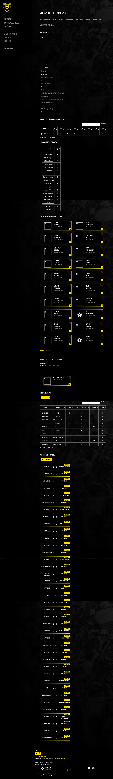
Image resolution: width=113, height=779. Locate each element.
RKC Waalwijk (48, 199)
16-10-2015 (67, 664)
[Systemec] (69, 772)
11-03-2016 (67, 528)
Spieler (7, 19)
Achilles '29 (48, 154)
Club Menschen (10, 34)
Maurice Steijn (58, 377)
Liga (69, 407)
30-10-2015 (67, 650)
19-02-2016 (67, 550)
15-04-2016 (67, 493)
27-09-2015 (67, 678)
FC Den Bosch (48, 161)
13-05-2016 (67, 471)
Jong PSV (48, 190)
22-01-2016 (67, 585)
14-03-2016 (67, 521)
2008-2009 (45, 413)
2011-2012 (45, 423)
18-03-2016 (67, 514)
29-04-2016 (67, 478)
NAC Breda (48, 196)
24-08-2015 (67, 714)
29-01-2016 (67, 578)
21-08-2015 (67, 721)
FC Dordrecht (48, 164)
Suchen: (103, 123)
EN (8, 48)
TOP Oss (48, 209)
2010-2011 (45, 420)
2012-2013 (45, 427)
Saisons (8, 26)
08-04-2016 (67, 500)
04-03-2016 (67, 535)
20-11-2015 (67, 635)
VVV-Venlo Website (40, 756)
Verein (58, 407)
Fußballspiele (11, 22)
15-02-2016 (67, 557)
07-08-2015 (67, 735)
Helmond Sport (48, 183)
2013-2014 (45, 430)
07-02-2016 (67, 571)
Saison (45, 128)
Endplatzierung (81, 407)
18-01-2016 (67, 593)
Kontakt (7, 41)
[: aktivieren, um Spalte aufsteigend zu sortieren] (54, 129)
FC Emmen (48, 170)
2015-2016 (46, 134)
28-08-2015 (67, 707)
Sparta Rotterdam (48, 203)
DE (11, 48)
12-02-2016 (67, 564)
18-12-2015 (67, 607)
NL (5, 48)
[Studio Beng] (91, 768)
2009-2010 (45, 416)
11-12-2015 (67, 614)
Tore (102, 407)
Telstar (48, 206)
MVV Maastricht (48, 193)
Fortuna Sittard (48, 177)
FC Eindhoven (48, 167)
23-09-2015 (67, 685)
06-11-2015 (67, 642)
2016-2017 (45, 437)
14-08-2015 (67, 728)
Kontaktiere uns (60, 758)
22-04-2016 (67, 486)
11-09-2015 (67, 700)
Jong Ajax (48, 187)
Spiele (94, 407)
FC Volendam (48, 174)
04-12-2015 (67, 621)
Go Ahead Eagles (48, 180)
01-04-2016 (67, 507)
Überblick (8, 38)
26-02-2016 (67, 543)
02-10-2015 (67, 671)
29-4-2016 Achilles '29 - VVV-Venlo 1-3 (52, 99)
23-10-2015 (67, 657)
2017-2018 (45, 444)
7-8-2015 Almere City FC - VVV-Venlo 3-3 (53, 93)
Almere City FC (48, 157)
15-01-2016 (67, 600)
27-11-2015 (67, 628)
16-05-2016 (67, 464)
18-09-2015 (67, 692)
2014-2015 (45, 434)
